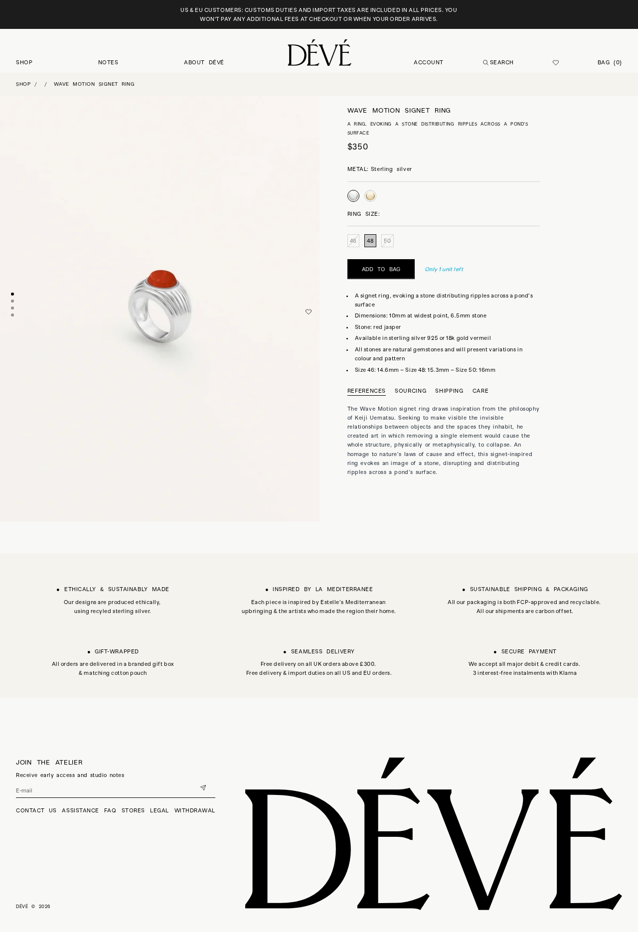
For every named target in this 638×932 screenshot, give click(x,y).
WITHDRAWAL (195, 810)
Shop (23, 84)
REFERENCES (366, 391)
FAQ (110, 810)
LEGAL (159, 810)
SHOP (24, 62)
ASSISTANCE (80, 810)
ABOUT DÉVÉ (204, 62)
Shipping (449, 391)
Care (481, 391)
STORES (133, 810)
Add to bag (381, 269)
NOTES (108, 62)
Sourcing (410, 391)
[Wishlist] (556, 63)
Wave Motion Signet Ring (94, 84)
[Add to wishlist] (309, 312)
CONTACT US (36, 810)
